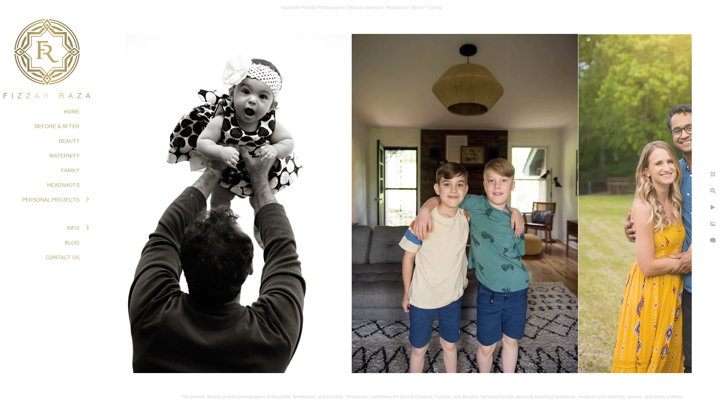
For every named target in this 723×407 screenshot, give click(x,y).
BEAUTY (69, 141)
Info (73, 228)
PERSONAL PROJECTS (50, 200)
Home (71, 112)
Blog (72, 243)
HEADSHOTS (63, 185)
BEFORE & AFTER (57, 126)
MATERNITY (64, 156)
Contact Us (62, 257)
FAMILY (70, 170)
